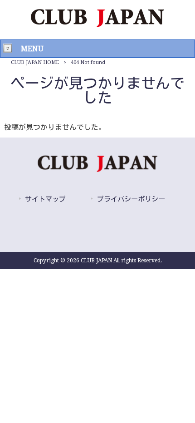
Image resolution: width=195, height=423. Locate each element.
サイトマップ (45, 199)
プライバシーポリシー (131, 199)
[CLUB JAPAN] (97, 24)
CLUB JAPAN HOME (35, 62)
